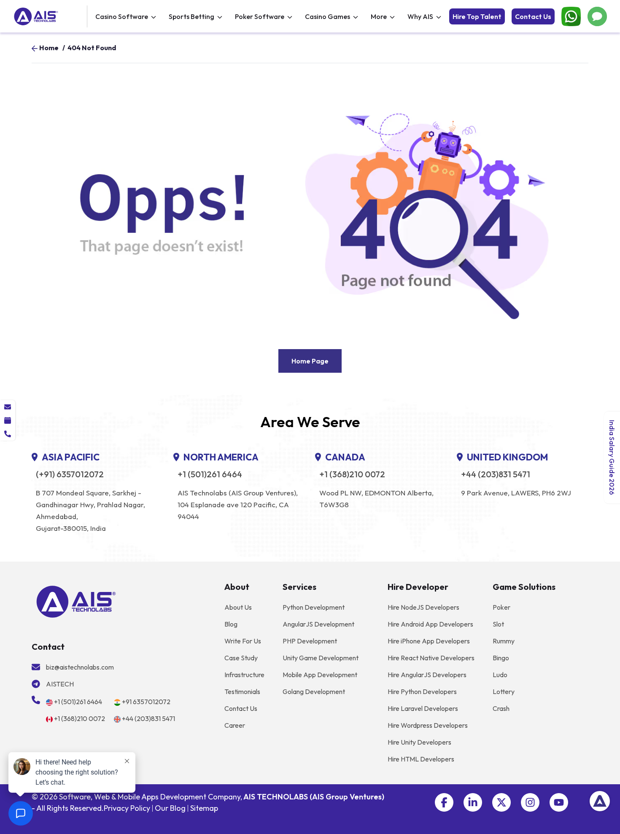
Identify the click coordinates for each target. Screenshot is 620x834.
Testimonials (242, 691)
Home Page (310, 361)
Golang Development (314, 691)
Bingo (501, 658)
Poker (501, 607)
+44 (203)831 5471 (495, 474)
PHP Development (310, 641)
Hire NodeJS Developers (423, 607)
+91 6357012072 (146, 701)
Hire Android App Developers (430, 624)
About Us (238, 607)
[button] (444, 802)
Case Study (241, 658)
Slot (498, 624)
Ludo (500, 674)
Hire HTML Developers (421, 759)
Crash (501, 708)
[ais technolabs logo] (76, 601)
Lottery (504, 691)
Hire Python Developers (422, 691)
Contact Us (533, 16)
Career (234, 725)
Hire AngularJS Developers (427, 674)
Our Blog (170, 808)
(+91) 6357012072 (70, 474)
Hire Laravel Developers (423, 708)
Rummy (504, 641)
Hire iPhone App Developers (429, 641)
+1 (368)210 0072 (352, 474)
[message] (7, 407)
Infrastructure (244, 674)
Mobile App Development (320, 674)
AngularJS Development (318, 624)
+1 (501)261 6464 (210, 474)
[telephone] (7, 434)
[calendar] (7, 420)
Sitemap (204, 808)
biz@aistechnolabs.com (80, 667)
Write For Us (242, 641)
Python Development (314, 607)
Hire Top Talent (477, 16)
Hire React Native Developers (431, 658)
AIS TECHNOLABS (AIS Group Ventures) (313, 797)
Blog (230, 624)
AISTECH (60, 684)
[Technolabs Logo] (49, 16)
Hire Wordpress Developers (428, 725)
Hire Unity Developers (419, 742)
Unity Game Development (321, 658)
